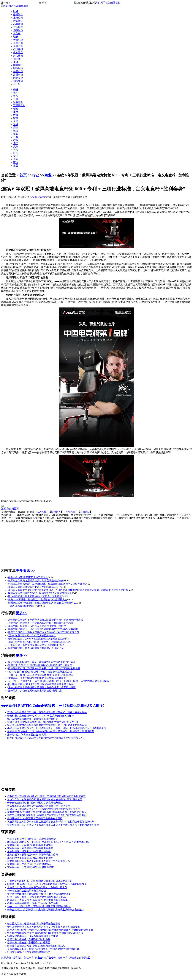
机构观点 (18, 52)
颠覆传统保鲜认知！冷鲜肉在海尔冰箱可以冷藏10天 (35, 648)
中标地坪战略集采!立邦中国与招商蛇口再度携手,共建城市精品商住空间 (45, 933)
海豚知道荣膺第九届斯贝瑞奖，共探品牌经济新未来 (35, 580)
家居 (15, 118)
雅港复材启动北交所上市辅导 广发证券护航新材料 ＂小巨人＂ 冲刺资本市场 (48, 842)
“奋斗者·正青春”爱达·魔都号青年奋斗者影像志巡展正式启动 (40, 671)
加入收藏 (41, 511)
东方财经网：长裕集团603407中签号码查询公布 (32, 854)
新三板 (17, 84)
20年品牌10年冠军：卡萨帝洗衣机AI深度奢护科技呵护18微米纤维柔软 (45, 619)
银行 (15, 96)
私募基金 (18, 102)
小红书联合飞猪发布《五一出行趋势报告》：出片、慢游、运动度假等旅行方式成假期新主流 (56, 728)
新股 (15, 99)
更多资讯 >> (25, 570)
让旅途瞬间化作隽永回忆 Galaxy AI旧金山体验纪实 (35, 596)
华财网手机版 (103, 2)
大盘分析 (18, 40)
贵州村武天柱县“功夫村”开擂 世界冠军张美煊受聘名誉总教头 (40, 684)
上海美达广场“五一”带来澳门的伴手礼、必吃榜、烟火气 (37, 887)
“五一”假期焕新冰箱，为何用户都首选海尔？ (32, 635)
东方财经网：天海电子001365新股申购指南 (30, 845)
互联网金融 (19, 105)
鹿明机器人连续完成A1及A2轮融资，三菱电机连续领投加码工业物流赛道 (46, 796)
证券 (15, 36)
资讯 (15, 62)
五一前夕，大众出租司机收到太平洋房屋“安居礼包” (35, 690)
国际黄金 (18, 77)
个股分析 (18, 46)
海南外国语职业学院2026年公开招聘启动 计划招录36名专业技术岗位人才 (46, 737)
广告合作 (51, 957)
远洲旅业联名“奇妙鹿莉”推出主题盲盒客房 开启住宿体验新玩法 (42, 602)
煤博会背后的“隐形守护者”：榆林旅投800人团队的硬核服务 (40, 593)
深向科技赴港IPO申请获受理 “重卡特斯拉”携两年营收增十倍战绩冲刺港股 (46, 812)
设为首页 (56, 511)
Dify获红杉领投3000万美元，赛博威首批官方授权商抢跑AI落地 (41, 662)
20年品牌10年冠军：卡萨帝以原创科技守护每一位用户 (37, 626)
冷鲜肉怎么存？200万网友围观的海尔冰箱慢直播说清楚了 (39, 638)
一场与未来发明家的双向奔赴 (23, 606)
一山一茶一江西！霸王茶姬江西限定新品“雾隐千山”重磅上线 (40, 675)
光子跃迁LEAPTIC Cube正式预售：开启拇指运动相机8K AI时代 (52, 706)
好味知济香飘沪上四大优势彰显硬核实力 (29, 952)
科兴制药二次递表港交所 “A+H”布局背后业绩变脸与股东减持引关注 (43, 809)
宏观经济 (18, 21)
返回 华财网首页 (10, 508)
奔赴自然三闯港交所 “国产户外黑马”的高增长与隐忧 (35, 802)
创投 (15, 108)
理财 (15, 89)
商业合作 (40, 957)
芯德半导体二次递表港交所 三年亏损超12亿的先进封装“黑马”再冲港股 (44, 799)
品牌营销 (18, 24)
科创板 (17, 33)
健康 (15, 159)
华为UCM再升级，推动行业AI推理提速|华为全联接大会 (37, 599)
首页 (23, 175)
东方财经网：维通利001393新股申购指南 (29, 851)
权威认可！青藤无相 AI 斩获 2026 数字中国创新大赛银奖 (37, 900)
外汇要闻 (18, 55)
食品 (15, 165)
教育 (15, 149)
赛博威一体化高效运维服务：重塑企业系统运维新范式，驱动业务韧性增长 (47, 712)
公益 (15, 137)
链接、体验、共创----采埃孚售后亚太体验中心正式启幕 (36, 897)
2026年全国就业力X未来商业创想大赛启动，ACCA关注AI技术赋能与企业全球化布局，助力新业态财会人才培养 (68, 590)
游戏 (15, 124)
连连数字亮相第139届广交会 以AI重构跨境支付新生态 (36, 945)
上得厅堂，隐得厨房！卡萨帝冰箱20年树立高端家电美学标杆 (40, 623)
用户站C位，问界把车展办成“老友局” (27, 734)
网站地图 (85, 957)
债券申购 (18, 43)
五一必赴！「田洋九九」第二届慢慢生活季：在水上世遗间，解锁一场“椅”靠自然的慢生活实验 (58, 681)
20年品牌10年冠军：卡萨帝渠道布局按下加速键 (32, 936)
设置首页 (115, 2)
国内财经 (18, 65)
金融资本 (18, 14)
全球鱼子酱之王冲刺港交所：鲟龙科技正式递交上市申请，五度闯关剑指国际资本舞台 (53, 825)
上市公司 (18, 17)
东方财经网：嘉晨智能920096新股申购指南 (30, 848)
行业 (15, 140)
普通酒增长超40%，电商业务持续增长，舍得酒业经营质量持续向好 (43, 949)
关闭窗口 (85, 511)
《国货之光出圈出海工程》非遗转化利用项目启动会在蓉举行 (39, 881)
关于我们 (6, 957)
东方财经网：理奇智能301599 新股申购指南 (30, 867)
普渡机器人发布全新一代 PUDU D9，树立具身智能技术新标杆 (40, 715)
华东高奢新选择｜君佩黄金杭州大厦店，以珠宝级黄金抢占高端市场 (43, 926)
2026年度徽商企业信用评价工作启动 (26, 890)
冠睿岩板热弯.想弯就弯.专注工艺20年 (28, 577)
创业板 (17, 59)
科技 (15, 153)
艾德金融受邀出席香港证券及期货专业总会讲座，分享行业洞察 (42, 687)
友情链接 (74, 957)
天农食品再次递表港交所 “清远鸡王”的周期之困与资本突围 (38, 806)
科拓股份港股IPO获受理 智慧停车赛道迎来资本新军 (34, 818)
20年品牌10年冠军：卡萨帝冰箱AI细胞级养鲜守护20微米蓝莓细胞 (43, 629)
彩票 (15, 127)
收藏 (15, 115)
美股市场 (18, 71)
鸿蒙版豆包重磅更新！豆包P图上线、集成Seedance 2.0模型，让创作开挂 (46, 583)
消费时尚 (18, 30)
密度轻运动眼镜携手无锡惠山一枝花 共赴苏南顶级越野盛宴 (39, 893)
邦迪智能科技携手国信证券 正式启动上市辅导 (31, 839)
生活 (15, 112)
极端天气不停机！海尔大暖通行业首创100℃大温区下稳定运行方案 (43, 632)
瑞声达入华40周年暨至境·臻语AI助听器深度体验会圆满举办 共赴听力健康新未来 (50, 930)
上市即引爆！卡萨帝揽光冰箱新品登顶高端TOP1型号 (36, 645)
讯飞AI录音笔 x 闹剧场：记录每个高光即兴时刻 (32, 719)
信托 (15, 93)
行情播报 (18, 49)
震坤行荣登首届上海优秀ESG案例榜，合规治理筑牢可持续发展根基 (44, 668)
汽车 (15, 146)
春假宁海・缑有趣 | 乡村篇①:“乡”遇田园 (28, 942)
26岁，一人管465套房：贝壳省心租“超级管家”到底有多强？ (39, 906)
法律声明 (62, 957)
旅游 (15, 134)
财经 (15, 11)
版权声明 (28, 957)
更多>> (21, 613)
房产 (15, 143)
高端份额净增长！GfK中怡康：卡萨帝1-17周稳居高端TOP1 (39, 642)
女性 (15, 156)
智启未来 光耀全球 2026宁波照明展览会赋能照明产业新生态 (40, 665)
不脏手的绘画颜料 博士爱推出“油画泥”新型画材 (32, 903)
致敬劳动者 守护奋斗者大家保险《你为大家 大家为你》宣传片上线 (42, 722)
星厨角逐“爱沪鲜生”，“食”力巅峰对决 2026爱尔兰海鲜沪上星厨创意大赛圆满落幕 (50, 731)
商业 (48, 175)
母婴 (15, 121)
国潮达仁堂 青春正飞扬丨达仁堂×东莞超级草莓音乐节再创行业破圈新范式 (46, 884)
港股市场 (18, 74)
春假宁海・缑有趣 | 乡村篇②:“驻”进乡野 (28, 939)
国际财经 (18, 68)
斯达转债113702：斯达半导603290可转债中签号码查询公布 (38, 861)
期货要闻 (18, 81)
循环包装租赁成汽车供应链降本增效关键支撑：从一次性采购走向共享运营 (47, 725)
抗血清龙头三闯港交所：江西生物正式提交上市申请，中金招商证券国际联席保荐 (50, 821)
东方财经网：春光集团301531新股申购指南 (30, 857)
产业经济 (18, 27)
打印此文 (70, 511)
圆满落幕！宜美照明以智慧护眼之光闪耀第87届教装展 (37, 678)
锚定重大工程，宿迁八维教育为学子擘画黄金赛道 (33, 923)
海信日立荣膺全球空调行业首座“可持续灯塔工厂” (34, 587)
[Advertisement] (96, 544)
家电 (15, 162)
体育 (15, 130)
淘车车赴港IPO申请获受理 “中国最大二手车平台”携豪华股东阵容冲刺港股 (46, 815)
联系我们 (17, 957)
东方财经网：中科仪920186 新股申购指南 (29, 864)
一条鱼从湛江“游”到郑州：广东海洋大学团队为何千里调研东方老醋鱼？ (45, 909)
